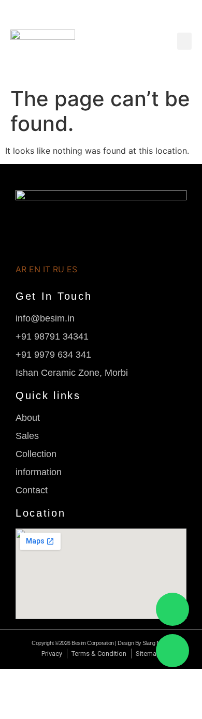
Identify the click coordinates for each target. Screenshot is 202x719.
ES (72, 269)
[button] (184, 41)
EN (34, 269)
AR (21, 269)
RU (58, 269)
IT (46, 269)
